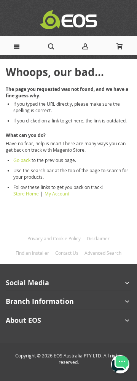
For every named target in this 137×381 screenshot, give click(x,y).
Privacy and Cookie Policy (54, 238)
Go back (21, 160)
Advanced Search (102, 253)
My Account (57, 193)
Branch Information (40, 301)
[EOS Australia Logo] (68, 20)
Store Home (26, 193)
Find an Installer (32, 253)
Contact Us (66, 253)
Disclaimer (98, 238)
